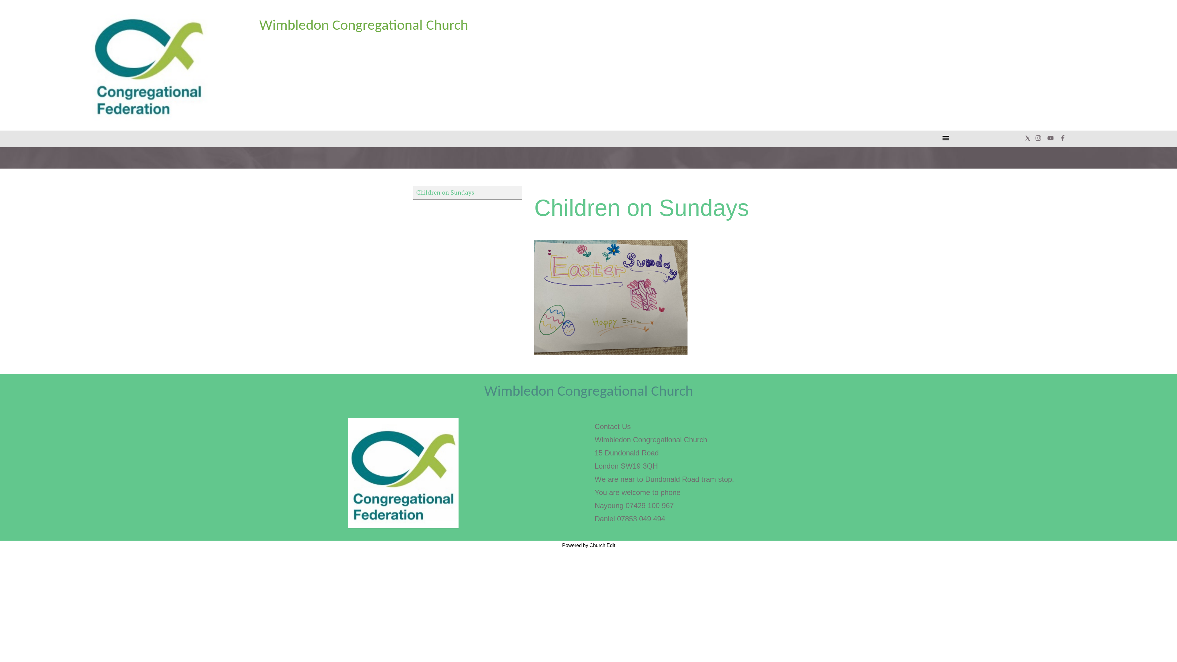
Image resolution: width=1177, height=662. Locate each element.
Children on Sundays (445, 192)
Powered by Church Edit (588, 545)
